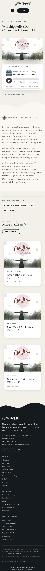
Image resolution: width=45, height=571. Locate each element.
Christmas (9, 210)
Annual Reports (8, 539)
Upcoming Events (8, 526)
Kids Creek (6, 466)
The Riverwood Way (9, 476)
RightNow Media (9, 533)
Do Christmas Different (15, 205)
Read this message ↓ (15, 95)
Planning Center (9, 530)
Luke (33, 205)
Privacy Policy (34, 551)
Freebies (5, 510)
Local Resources (8, 507)
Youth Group (7, 473)
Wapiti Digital (23, 561)
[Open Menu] (12, 10)
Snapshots (6, 536)
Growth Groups (7, 469)
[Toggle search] (33, 11)
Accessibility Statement (15, 553)
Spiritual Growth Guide (10, 504)
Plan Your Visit (7, 463)
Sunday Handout (9, 523)
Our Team (5, 482)
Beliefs (4, 479)
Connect (5, 485)
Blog (4, 501)
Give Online (6, 520)
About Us (5, 460)
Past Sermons (7, 498)
